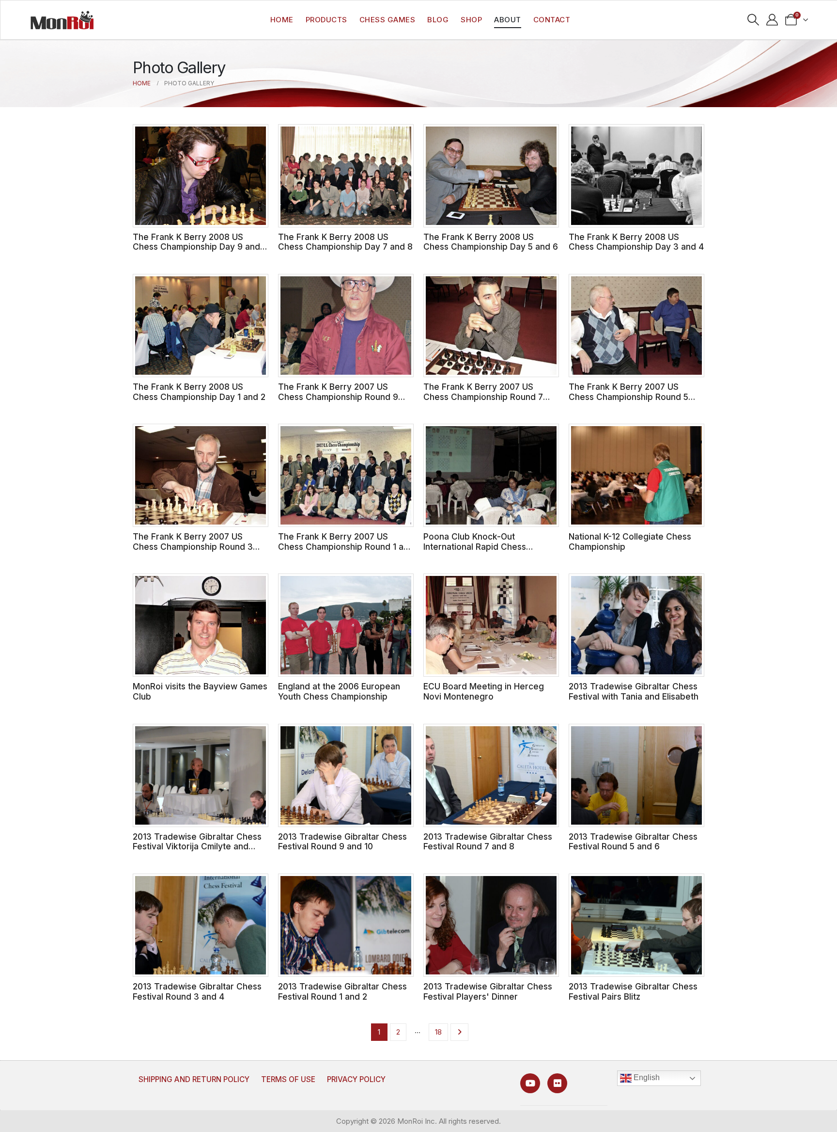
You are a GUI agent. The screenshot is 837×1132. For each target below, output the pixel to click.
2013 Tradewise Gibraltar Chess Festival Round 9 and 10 (342, 841)
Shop (471, 19)
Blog (438, 19)
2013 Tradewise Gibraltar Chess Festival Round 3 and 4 (197, 991)
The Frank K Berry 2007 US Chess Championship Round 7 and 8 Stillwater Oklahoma (483, 397)
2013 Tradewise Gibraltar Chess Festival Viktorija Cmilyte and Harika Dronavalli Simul (197, 846)
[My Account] (772, 20)
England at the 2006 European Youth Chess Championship (339, 691)
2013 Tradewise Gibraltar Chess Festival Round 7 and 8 (487, 841)
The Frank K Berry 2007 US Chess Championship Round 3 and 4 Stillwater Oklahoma (193, 546)
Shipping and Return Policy (194, 1079)
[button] (753, 20)
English (646, 1078)
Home (282, 19)
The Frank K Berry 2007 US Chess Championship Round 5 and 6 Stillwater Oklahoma (628, 397)
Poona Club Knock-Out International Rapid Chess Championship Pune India (474, 546)
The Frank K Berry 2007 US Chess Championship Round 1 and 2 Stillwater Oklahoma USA (346, 546)
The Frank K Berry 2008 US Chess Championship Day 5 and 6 (490, 242)
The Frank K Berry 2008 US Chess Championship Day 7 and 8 (345, 242)
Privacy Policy (356, 1079)
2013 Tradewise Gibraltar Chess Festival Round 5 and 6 (633, 841)
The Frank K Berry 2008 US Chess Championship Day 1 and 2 (199, 392)
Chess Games (387, 19)
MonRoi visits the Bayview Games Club (200, 691)
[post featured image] (200, 175)
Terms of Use (288, 1079)
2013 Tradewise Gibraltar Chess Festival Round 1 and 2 (342, 991)
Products (326, 19)
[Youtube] (530, 1083)
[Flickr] (557, 1083)
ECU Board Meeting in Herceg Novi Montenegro (483, 691)
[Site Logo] (62, 20)
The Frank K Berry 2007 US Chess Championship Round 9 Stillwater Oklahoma (338, 397)
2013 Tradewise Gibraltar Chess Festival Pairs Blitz (633, 991)
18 (438, 1031)
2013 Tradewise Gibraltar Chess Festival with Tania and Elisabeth (633, 691)
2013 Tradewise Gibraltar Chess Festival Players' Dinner (487, 991)
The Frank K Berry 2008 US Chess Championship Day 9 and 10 (196, 247)
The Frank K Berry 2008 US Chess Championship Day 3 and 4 (636, 242)
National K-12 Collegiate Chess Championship (630, 541)
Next (459, 1032)
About (507, 19)
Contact (552, 19)
